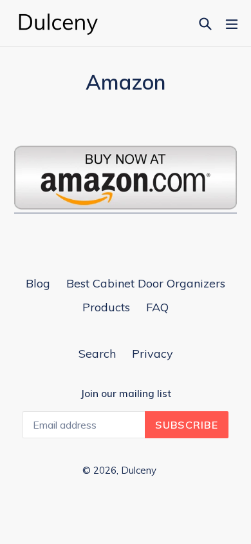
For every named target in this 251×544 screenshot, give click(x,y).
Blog (38, 283)
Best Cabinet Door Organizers (145, 283)
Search (97, 353)
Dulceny (138, 470)
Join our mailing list (125, 394)
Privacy (152, 353)
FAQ (157, 307)
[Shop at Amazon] (125, 206)
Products (106, 307)
